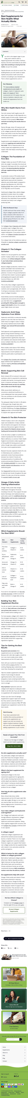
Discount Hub (13, 1093)
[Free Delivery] (14, 1018)
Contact (19, 1093)
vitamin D (12, 93)
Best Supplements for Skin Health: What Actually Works (19, 955)
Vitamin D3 (7, 471)
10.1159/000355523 (11, 221)
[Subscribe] (20, 1039)
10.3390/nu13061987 (7, 344)
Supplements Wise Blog (9, 10)
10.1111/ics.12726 (5, 186)
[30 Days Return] (14, 974)
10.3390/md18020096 (10, 512)
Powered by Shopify (5, 1095)
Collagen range (18, 903)
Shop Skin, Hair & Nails (14, 746)
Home (2, 10)
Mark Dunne (5, 24)
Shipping (17, 1092)
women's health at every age (11, 477)
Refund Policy (4, 1092)
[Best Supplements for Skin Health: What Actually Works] (6, 957)
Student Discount (5, 1093)
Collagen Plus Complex (10, 825)
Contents (5, 51)
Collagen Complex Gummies (16, 234)
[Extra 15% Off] (14, 996)
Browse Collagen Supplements (14, 910)
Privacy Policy (11, 1092)
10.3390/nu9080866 (7, 281)
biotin (5, 93)
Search (22, 1092)
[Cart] (22, 2)
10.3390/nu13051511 (9, 463)
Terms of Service (17, 1091)
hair (12, 412)
